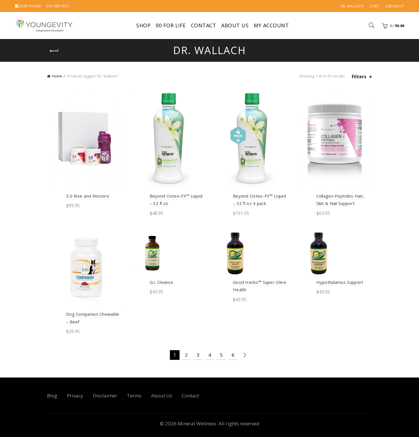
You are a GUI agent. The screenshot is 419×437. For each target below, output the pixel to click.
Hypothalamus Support (339, 282)
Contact (203, 25)
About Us (235, 25)
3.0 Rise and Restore (87, 196)
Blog (52, 395)
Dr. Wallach (352, 6)
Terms (134, 395)
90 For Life (171, 25)
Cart (374, 6)
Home (57, 76)
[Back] (54, 51)
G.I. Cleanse (162, 282)
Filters (359, 76)
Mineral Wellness (197, 423)
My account (271, 25)
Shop (143, 25)
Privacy (75, 395)
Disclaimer (105, 395)
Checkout (394, 6)
